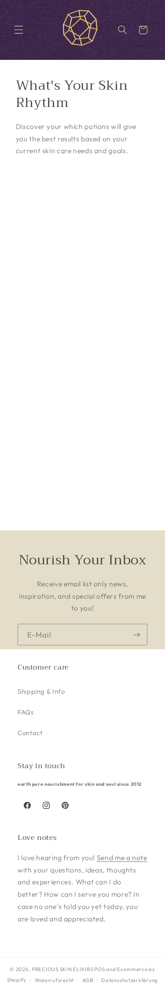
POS (99, 969)
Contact (30, 733)
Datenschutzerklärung (129, 980)
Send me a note (122, 857)
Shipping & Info (41, 691)
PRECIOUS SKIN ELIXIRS (62, 969)
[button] (18, 30)
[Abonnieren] (137, 634)
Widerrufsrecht (54, 980)
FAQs (26, 712)
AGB (87, 980)
